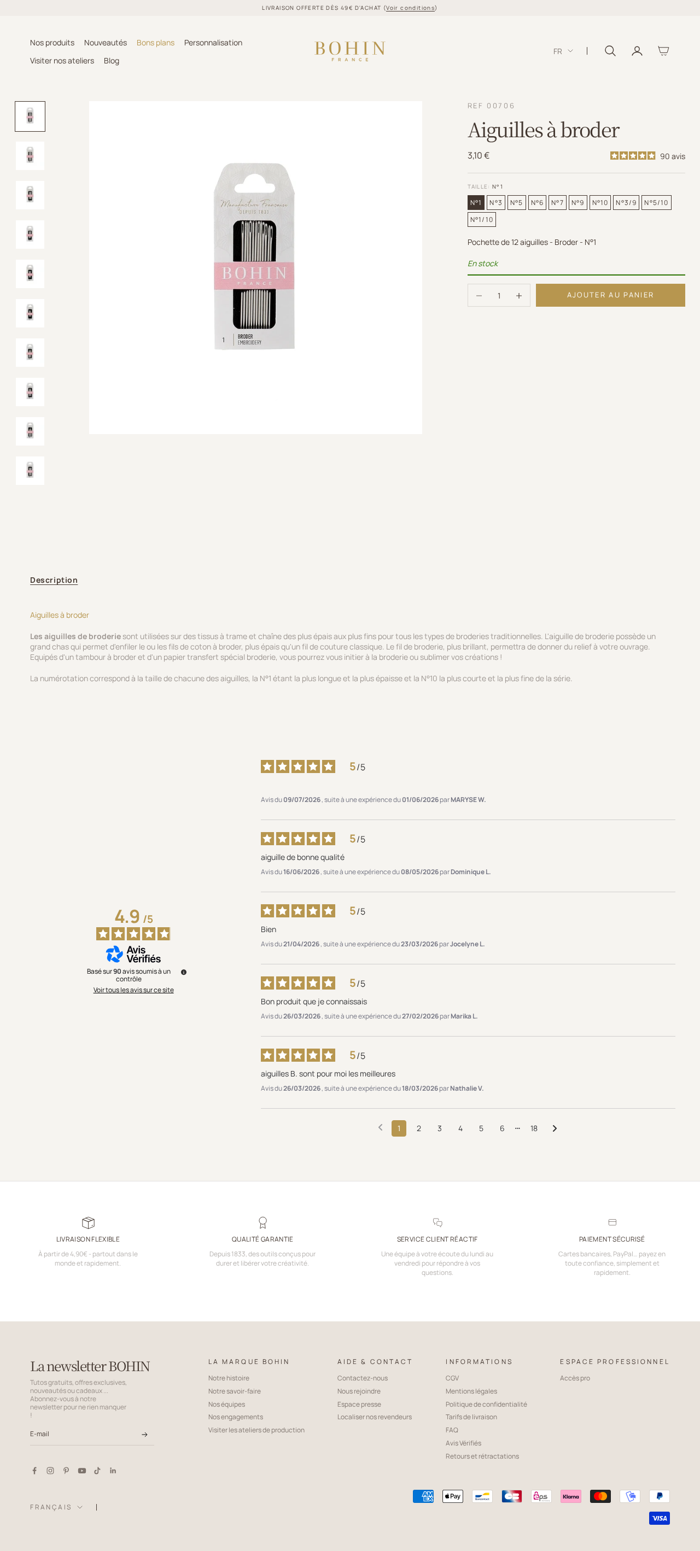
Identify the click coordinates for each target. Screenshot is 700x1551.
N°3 (496, 203)
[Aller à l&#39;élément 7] (30, 352)
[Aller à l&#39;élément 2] (30, 156)
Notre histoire (228, 1378)
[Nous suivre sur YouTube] (82, 1470)
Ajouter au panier (611, 295)
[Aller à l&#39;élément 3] (30, 195)
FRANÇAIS (51, 1507)
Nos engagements (235, 1416)
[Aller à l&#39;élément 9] (30, 431)
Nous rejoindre (359, 1391)
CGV (452, 1378)
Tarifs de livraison (471, 1416)
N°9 (578, 203)
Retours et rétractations (482, 1456)
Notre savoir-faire (234, 1391)
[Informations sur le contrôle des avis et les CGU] (183, 972)
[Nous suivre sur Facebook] (34, 1470)
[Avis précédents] (380, 1127)
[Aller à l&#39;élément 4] (30, 234)
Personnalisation (213, 42)
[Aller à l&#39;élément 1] (30, 116)
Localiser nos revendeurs (374, 1416)
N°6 (537, 203)
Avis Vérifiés (463, 1443)
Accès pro (575, 1378)
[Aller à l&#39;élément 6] (30, 313)
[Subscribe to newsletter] (144, 1434)
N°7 (557, 203)
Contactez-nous (362, 1378)
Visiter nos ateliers (62, 60)
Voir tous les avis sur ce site (134, 990)
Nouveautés (105, 42)
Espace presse (359, 1404)
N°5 (516, 203)
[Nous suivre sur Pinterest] (66, 1470)
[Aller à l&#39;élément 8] (30, 392)
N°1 (476, 203)
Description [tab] (54, 580)
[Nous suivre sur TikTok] (97, 1470)
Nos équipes (226, 1404)
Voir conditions (410, 7)
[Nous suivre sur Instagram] (50, 1470)
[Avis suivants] (555, 1129)
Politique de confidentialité (486, 1404)
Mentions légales (471, 1391)
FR (557, 51)
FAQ (452, 1430)
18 (534, 1128)
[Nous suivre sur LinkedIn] (113, 1470)
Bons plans (155, 42)
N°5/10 (656, 203)
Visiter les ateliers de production (256, 1430)
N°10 (600, 203)
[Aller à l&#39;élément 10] (30, 470)
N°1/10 (481, 220)
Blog (111, 60)
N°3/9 (626, 203)
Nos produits (52, 42)
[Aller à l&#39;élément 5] (30, 274)
